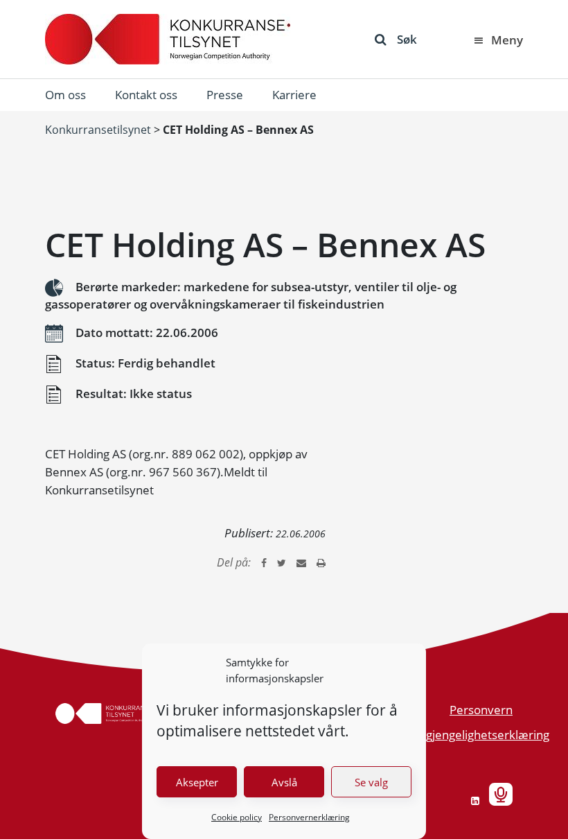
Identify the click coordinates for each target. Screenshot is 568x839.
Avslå (284, 782)
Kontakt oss (146, 95)
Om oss (65, 95)
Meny (507, 40)
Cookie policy (236, 817)
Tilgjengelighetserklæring (481, 735)
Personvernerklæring (309, 817)
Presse (224, 95)
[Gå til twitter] (281, 562)
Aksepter (197, 782)
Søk (407, 39)
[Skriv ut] (321, 562)
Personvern (481, 710)
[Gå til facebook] (264, 562)
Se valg (371, 782)
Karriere (294, 95)
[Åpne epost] (301, 562)
